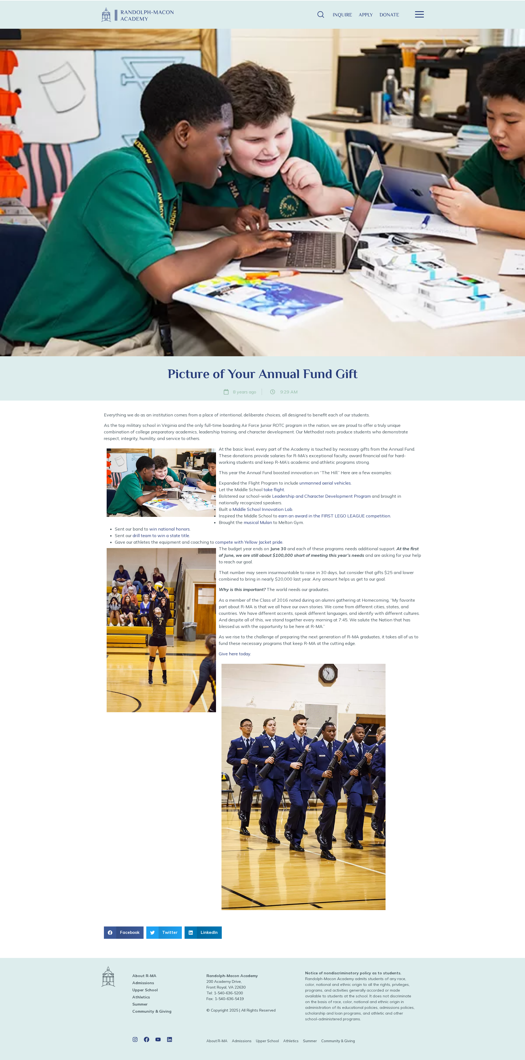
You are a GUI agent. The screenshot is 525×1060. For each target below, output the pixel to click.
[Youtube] (158, 1039)
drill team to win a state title (161, 535)
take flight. (273, 489)
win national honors (169, 529)
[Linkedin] (169, 1039)
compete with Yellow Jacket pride (248, 542)
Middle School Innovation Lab (262, 509)
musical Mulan (258, 522)
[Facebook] (146, 1039)
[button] (320, 14)
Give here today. (235, 653)
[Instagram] (135, 1039)
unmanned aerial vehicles (325, 483)
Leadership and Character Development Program (321, 496)
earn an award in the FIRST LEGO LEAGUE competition (333, 516)
